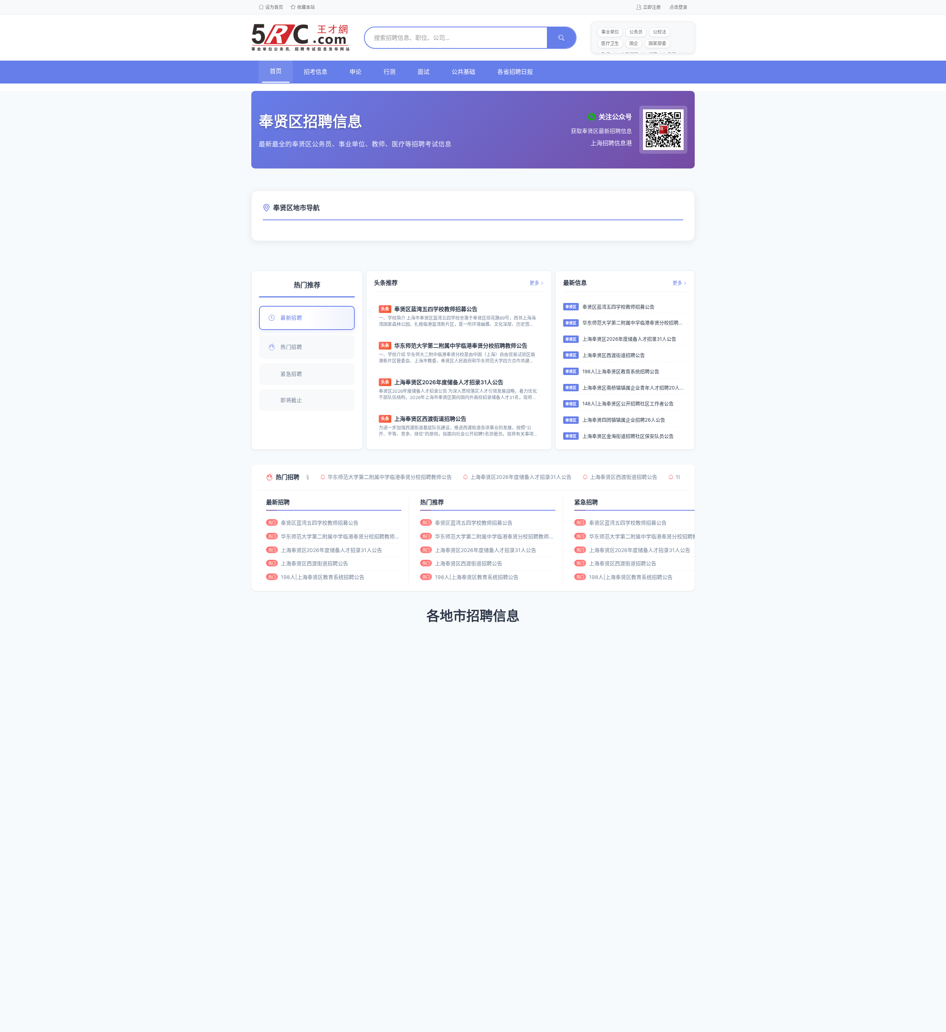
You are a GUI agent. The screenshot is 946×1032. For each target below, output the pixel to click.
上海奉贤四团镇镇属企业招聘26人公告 (623, 420)
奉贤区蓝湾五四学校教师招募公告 (435, 309)
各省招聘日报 (515, 71)
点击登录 (678, 7)
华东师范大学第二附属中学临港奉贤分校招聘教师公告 (460, 345)
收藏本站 (306, 7)
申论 (355, 71)
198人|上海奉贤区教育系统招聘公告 (620, 371)
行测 (389, 71)
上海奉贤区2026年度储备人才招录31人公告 (448, 382)
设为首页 (274, 7)
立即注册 (652, 7)
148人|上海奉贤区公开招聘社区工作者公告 (628, 403)
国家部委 (657, 43)
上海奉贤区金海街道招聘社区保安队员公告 (628, 436)
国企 (633, 43)
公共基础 (463, 71)
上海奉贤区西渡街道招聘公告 (430, 418)
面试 (423, 71)
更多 (534, 283)
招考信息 (315, 71)
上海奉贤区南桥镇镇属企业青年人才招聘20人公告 (633, 388)
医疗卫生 (610, 43)
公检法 (659, 32)
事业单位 (610, 32)
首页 (276, 71)
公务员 (636, 32)
